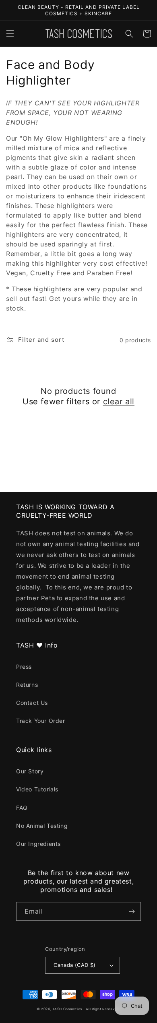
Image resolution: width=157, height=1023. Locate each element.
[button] (10, 33)
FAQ (22, 807)
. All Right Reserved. (102, 1009)
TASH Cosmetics (67, 1009)
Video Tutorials (37, 789)
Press (24, 666)
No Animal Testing (42, 825)
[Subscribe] (131, 911)
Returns (27, 684)
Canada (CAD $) (75, 965)
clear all (118, 401)
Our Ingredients (38, 843)
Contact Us (32, 702)
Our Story (29, 771)
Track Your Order (40, 720)
